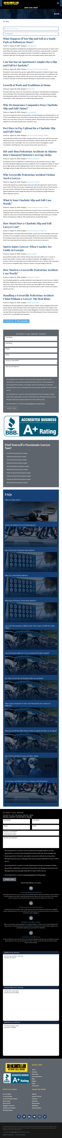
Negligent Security (8, 1105)
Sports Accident (32, 254)
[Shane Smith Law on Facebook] (19, 1117)
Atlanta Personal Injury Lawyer (16, 456)
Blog (33, 1079)
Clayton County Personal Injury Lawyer (19, 476)
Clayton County (36, 1096)
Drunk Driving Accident (10, 1099)
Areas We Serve (37, 1076)
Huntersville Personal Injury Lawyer (18, 466)
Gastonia (35, 1101)
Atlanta (34, 1094)
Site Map (5, 1134)
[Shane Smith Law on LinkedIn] (29, 1117)
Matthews (35, 1105)
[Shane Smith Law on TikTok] (45, 1117)
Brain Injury (6, 1101)
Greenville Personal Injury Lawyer (17, 482)
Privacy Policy (41, 403)
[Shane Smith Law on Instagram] (40, 1117)
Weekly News (31, 89)
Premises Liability (42, 69)
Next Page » (24, 321)
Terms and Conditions (20, 1134)
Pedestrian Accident (33, 158)
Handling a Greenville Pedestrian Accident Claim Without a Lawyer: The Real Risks (28, 297)
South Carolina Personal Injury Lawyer (19, 473)
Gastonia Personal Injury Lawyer (17, 463)
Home (3, 21)
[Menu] (57, 3)
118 (18, 321)
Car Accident (7, 1094)
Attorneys (35, 1074)
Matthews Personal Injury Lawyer (17, 469)
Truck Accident (7, 1096)
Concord (34, 1099)
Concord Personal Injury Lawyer (17, 460)
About (34, 1069)
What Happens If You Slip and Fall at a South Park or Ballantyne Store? (29, 40)
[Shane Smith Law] (11, 3)
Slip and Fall (6, 1103)
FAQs (33, 1083)
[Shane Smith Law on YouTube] (34, 1117)
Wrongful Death (8, 1110)
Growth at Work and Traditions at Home (27, 85)
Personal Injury (32, 69)
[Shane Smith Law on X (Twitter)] (24, 1117)
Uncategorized (31, 46)
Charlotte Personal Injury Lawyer (17, 453)
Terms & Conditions (29, 403)
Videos (34, 1081)
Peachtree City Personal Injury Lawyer (19, 479)
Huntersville (35, 1103)
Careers (34, 1072)
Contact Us (35, 1085)
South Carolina (36, 1108)
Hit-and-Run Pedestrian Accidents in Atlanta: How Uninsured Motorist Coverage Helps (30, 153)
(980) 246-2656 (31, 8)
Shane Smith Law (15, 1132)
